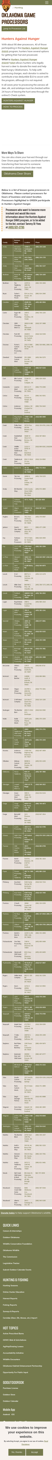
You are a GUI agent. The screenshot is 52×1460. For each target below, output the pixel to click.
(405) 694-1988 (40, 657)
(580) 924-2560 (40, 294)
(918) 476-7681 (40, 649)
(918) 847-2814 (40, 814)
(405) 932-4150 (40, 761)
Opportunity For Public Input (15, 1372)
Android (6, 1415)
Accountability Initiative (13, 1353)
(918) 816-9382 (40, 710)
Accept (34, 1452)
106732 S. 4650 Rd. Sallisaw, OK (28, 1037)
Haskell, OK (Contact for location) (28, 1109)
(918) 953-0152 (40, 631)
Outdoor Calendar (19, 1401)
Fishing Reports (10, 1305)
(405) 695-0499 (40, 941)
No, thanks (17, 1452)
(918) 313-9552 (40, 986)
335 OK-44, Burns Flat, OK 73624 (28, 1148)
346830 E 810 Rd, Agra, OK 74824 (28, 595)
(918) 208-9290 (40, 1024)
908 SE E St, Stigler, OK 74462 (28, 510)
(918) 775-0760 (40, 1014)
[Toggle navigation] (46, 2)
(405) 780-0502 (40, 593)
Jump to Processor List (14, 29)
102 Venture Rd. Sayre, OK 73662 (28, 277)
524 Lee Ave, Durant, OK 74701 (28, 296)
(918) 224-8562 (40, 459)
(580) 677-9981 (40, 621)
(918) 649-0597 (40, 557)
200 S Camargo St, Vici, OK (28, 1203)
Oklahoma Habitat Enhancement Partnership (22, 1366)
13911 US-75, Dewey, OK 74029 (28, 1128)
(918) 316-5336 (40, 334)
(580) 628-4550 (40, 538)
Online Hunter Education (13, 1292)
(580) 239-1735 (40, 257)
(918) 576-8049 (40, 1116)
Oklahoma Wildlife (11, 1250)
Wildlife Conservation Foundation (17, 1244)
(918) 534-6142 (40, 1126)
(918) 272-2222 (40, 1065)
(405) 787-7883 (40, 772)
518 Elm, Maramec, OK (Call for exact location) (28, 863)
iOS (13, 1415)
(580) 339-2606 (40, 283)
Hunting (19, 8)
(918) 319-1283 (40, 700)
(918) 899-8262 (40, 447)
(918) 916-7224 (40, 882)
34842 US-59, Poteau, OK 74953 (28, 559)
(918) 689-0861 (40, 676)
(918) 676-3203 (40, 835)
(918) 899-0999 (40, 417)
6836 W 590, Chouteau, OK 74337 (28, 651)
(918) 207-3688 (40, 323)
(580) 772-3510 (40, 468)
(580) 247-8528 (40, 914)
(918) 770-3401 (40, 689)
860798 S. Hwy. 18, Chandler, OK (28, 587)
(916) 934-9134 (40, 793)
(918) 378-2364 (40, 997)
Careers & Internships (12, 1231)
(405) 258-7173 (40, 585)
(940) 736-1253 (40, 313)
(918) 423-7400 (40, 893)
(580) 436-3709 (40, 924)
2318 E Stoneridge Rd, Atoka (28, 268)
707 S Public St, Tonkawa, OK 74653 (28, 540)
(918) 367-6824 (40, 436)
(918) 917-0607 (40, 963)
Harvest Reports (10, 1299)
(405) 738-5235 (40, 476)
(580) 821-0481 (40, 1162)
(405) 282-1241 (40, 610)
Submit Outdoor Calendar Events (17, 1270)
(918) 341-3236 (40, 975)
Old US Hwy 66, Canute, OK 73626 (28, 1156)
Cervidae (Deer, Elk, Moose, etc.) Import (20, 1318)
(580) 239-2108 (40, 247)
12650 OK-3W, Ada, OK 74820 (28, 927)
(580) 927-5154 (40, 368)
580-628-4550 (40, 500)
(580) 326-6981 (40, 345)
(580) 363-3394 (40, 546)
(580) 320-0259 (40, 903)
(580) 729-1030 (40, 274)
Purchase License (19, 1388)
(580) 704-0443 (40, 406)
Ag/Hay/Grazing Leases (13, 1347)
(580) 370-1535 (40, 719)
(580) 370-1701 (40, 729)
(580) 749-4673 (40, 804)
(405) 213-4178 (40, 574)
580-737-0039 (40, 1173)
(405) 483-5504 (40, 302)
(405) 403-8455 (40, 952)
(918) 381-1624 (40, 859)
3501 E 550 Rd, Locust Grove (28, 642)
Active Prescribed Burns (13, 1334)
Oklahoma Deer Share (17, 173)
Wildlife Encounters (11, 1359)
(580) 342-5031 (40, 396)
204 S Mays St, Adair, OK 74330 (28, 634)
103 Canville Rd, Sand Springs (28, 1080)
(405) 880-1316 (40, 871)
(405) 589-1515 (40, 602)
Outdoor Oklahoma (11, 1237)
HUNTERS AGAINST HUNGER (18, 101)
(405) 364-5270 (40, 357)
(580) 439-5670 (40, 1043)
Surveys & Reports (11, 1311)
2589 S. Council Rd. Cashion (28, 604)
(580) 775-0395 (40, 387)
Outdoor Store (18, 1395)
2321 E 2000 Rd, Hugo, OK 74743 (28, 347)
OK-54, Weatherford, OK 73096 (28, 470)
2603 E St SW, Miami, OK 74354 (28, 829)
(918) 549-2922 (40, 784)
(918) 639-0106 (40, 1077)
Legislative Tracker (11, 1263)
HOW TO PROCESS (13, 107)
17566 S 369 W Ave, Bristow (28, 419)
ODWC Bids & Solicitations (14, 1340)
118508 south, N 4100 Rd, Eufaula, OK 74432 (28, 681)
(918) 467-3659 (40, 751)
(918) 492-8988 (40, 1097)
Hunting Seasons (10, 1286)
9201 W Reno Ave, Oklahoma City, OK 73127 (27, 776)
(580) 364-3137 (40, 266)
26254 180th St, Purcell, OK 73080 (28, 659)
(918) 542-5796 (40, 827)
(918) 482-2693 (40, 1107)
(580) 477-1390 (40, 527)
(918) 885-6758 (40, 846)
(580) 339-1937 (40, 1135)
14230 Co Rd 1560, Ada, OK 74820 (28, 935)
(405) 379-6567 (40, 517)
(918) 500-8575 (40, 565)
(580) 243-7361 (40, 1154)
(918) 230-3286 (40, 640)
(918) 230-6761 (40, 425)
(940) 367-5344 (40, 1188)
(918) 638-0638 (40, 1007)
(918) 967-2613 (40, 508)
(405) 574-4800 (40, 489)
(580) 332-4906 (40, 933)
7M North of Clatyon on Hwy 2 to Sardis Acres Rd (28, 967)
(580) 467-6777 (40, 1054)
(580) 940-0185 (40, 1200)
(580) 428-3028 (40, 378)
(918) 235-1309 (40, 1035)
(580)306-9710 (40, 666)
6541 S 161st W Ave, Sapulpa (28, 461)
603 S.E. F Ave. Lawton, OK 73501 (28, 389)
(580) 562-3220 (40, 1145)
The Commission (10, 1257)
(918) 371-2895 (40, 1086)
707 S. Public (28, 500)
